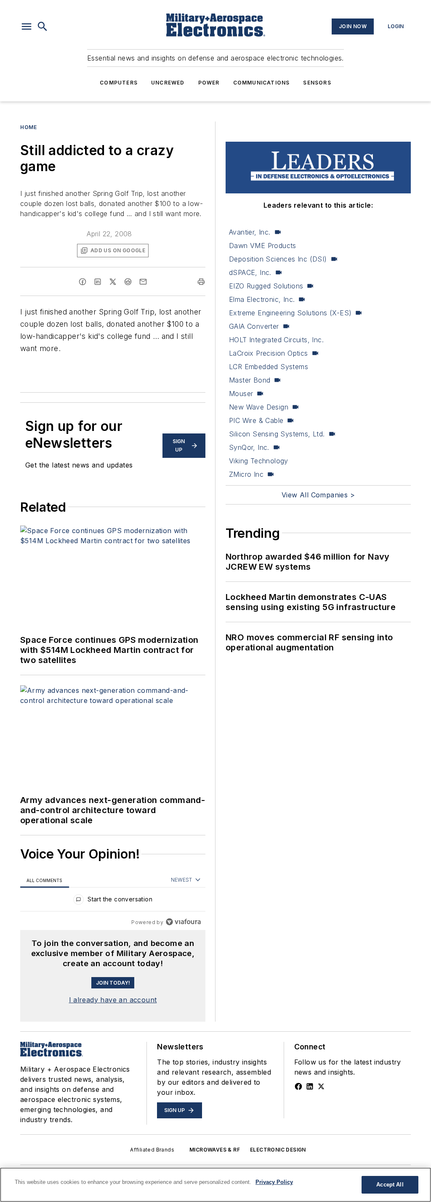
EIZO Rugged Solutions (266, 286)
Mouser (241, 393)
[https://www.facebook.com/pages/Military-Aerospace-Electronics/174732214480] (298, 1086)
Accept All (389, 1184)
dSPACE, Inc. (250, 272)
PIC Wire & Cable (256, 420)
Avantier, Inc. (250, 232)
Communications (261, 82)
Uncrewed (168, 82)
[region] (112, 901)
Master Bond (249, 380)
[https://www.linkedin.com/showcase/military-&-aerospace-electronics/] (310, 1086)
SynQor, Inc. (249, 447)
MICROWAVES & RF (214, 1150)
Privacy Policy (274, 1182)
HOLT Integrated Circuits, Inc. (276, 340)
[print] (201, 281)
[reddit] (128, 281)
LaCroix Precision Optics (268, 353)
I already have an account (113, 1000)
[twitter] (113, 281)
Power (209, 82)
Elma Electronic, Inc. (262, 299)
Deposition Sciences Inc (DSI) (278, 259)
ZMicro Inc (246, 474)
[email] (143, 281)
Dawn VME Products (262, 245)
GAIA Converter (254, 326)
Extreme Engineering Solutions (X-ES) (290, 313)
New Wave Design (258, 407)
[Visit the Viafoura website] (183, 921)
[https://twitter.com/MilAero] (321, 1086)
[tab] (44, 880)
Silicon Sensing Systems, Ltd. (277, 434)
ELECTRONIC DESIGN (278, 1150)
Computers (119, 82)
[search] (42, 26)
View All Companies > (318, 495)
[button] (26, 26)
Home (28, 127)
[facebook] (82, 281)
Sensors (317, 82)
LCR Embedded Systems (268, 366)
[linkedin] (97, 281)
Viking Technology (258, 461)
